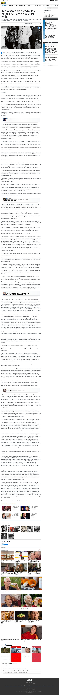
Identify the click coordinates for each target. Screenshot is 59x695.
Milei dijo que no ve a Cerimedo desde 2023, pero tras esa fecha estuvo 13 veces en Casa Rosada (15, 515)
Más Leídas (46, 19)
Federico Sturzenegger (20, 5)
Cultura (25, 2)
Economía (17, 2)
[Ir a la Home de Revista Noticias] (3, 3)
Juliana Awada (46, 5)
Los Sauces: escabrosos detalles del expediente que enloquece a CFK (14, 668)
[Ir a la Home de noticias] (29, 680)
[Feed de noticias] (57, 5)
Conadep (5, 75)
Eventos (36, 2)
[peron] (4, 529)
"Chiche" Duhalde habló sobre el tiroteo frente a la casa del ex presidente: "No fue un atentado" (17, 294)
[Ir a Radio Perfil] (51, 0)
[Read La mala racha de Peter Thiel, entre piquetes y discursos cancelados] (25, 513)
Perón (3, 544)
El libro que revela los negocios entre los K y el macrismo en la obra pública (15, 670)
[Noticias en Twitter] (55, 5)
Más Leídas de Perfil (48, 42)
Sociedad (12, 2)
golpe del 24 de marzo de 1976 (14, 64)
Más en (2, 645)
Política (8, 2)
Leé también (9, 118)
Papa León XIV (30, 5)
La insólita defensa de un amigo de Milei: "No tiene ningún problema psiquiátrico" (34, 508)
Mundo (21, 2)
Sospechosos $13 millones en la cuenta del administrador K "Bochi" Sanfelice (16, 666)
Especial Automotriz (49, 2)
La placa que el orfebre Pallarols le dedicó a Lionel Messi (16, 391)
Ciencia (29, 2)
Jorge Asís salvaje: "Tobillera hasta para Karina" (15, 120)
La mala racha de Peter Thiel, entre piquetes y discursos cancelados (34, 515)
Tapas (43, 2)
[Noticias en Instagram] (51, 5)
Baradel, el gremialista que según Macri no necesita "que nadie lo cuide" (15, 665)
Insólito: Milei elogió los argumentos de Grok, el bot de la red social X (17, 200)
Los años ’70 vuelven (7, 52)
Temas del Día (4, 5)
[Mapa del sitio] (34, 683)
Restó (40, 2)
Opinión (32, 2)
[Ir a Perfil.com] (56, 0)
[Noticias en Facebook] (53, 5)
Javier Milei (11, 5)
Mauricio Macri (38, 5)
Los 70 (6, 544)
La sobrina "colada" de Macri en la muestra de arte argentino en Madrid (15, 672)
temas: (3, 543)
